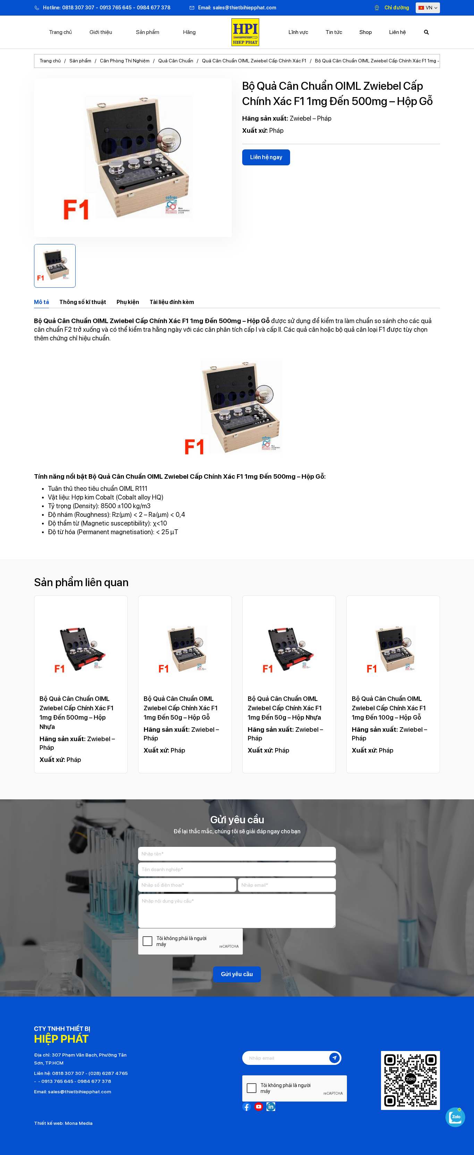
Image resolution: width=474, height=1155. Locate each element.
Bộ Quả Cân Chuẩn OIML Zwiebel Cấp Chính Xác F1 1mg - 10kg (383, 60)
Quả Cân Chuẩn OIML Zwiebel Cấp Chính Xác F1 (254, 60)
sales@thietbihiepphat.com (244, 7)
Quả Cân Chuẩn (175, 60)
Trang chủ (60, 32)
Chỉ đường (396, 7)
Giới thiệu (101, 32)
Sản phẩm (147, 32)
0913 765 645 (116, 7)
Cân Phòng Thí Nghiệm (125, 60)
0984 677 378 (153, 7)
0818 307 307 (78, 7)
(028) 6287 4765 (108, 1073)
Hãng (189, 32)
